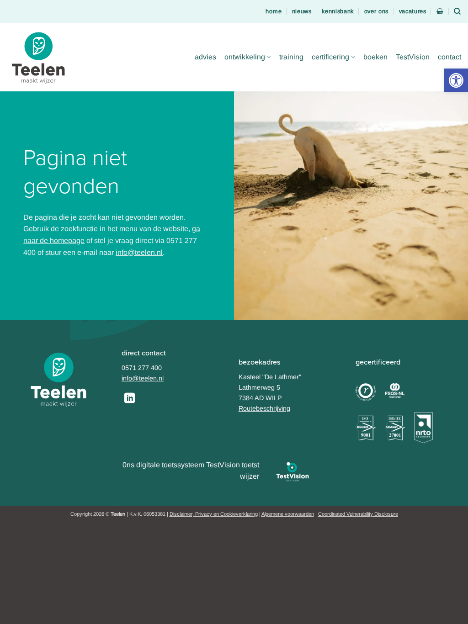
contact (449, 57)
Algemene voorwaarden (287, 514)
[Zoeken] (457, 11)
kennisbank (338, 11)
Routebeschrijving (264, 408)
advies (205, 57)
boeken (375, 57)
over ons (376, 11)
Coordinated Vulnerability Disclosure (358, 514)
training (291, 57)
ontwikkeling (244, 57)
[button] (456, 80)
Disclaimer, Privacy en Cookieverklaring (214, 514)
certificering (330, 57)
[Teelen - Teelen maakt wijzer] (41, 57)
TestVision (413, 57)
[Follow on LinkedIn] (129, 399)
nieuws (302, 11)
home (274, 11)
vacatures (412, 11)
